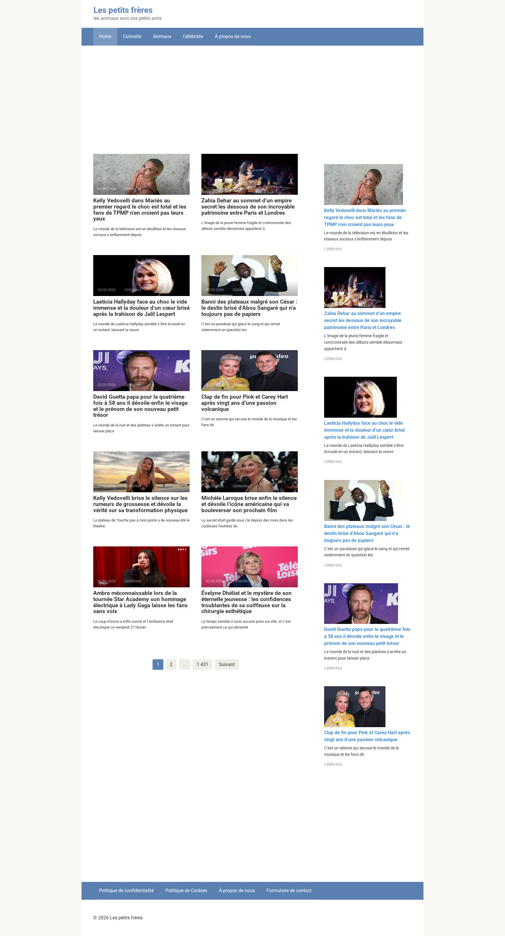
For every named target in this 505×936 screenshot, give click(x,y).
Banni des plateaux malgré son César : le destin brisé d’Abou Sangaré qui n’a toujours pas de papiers (249, 307)
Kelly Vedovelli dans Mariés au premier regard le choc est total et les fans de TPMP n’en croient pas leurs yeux (139, 209)
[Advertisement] (252, 95)
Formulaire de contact (289, 890)
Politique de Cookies (186, 890)
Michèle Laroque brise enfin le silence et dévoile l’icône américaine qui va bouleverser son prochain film (249, 504)
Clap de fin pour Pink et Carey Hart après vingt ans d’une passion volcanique (244, 402)
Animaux (162, 36)
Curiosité (132, 36)
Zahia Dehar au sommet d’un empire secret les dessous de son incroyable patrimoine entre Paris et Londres (248, 206)
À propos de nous (233, 36)
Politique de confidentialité (126, 890)
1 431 (202, 664)
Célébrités (193, 36)
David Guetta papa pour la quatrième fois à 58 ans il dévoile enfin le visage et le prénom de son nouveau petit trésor (140, 406)
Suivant (227, 664)
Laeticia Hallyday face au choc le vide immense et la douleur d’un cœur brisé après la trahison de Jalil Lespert (141, 307)
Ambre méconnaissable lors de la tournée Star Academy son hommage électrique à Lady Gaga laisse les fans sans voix (140, 602)
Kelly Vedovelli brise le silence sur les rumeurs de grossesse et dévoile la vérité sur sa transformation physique (140, 504)
